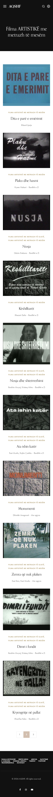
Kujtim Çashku (26, 453)
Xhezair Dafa (20, 315)
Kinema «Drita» (19, 761)
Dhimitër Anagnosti (21, 515)
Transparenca (7, 763)
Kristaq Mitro (27, 387)
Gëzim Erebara (20, 253)
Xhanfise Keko (20, 719)
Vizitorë (41, 761)
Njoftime (44, 759)
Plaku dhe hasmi (26, 180)
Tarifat (32, 761)
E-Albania (5, 761)
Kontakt (21, 763)
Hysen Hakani (20, 187)
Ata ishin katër (27, 446)
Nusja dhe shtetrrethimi (26, 380)
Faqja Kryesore (8, 759)
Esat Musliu (14, 453)
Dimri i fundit (26, 646)
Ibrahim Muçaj (14, 387)
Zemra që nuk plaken (27, 574)
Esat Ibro (15, 581)
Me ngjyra (35, 515)
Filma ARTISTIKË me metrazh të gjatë (26, 237)
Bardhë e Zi (34, 187)
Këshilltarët (26, 308)
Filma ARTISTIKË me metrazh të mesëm (26, 112)
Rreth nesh (23, 759)
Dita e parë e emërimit (26, 118)
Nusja (26, 246)
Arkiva (34, 759)
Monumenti (26, 508)
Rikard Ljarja (26, 125)
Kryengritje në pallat (26, 712)
